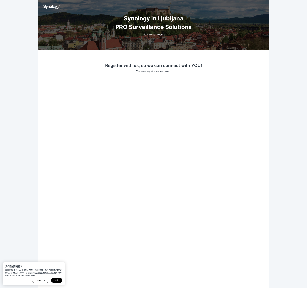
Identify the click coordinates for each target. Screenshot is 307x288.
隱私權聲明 (40, 273)
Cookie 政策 (51, 273)
